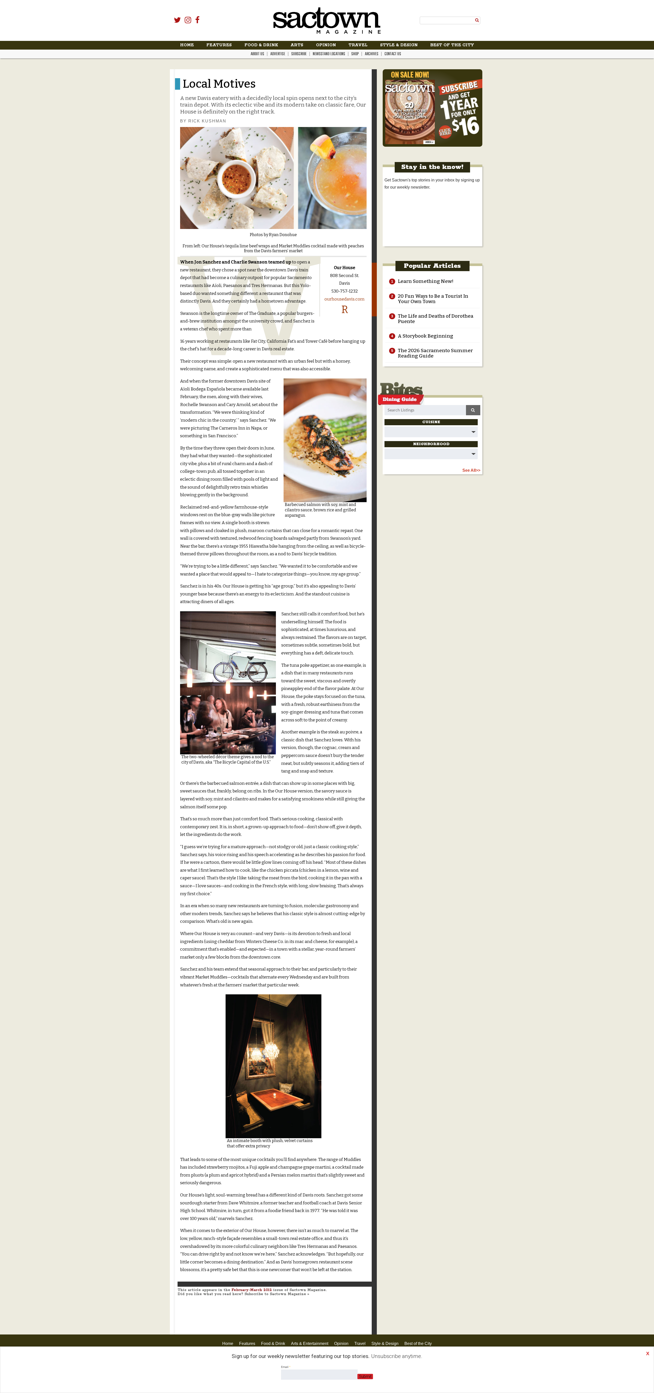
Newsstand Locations (329, 54)
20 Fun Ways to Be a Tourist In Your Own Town (433, 298)
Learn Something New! (425, 281)
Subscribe (299, 54)
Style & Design (399, 45)
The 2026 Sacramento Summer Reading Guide (435, 353)
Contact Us (392, 54)
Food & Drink (261, 45)
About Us (257, 54)
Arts (296, 45)
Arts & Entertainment (309, 1343)
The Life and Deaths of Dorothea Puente (435, 318)
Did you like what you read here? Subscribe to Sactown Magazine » (243, 1294)
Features (219, 45)
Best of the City (452, 45)
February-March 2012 (251, 1290)
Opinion (326, 45)
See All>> (471, 470)
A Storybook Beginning (425, 336)
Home (187, 45)
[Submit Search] (477, 20)
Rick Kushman (207, 121)
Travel (357, 45)
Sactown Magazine (327, 20)
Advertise (277, 54)
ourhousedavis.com (344, 299)
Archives (371, 54)
